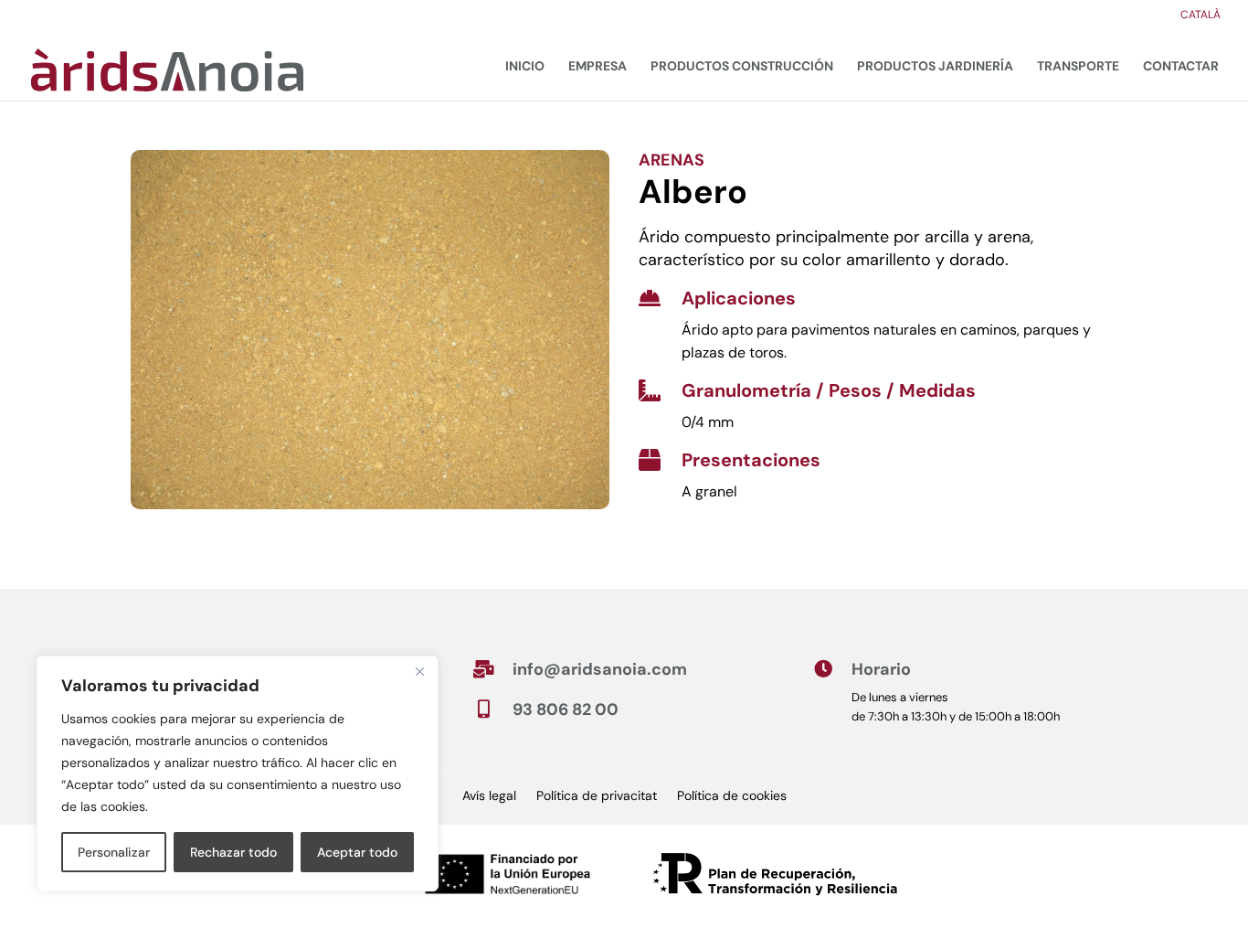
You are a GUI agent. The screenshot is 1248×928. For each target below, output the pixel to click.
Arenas (671, 160)
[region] (238, 773)
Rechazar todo (233, 852)
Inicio (525, 66)
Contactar (1181, 66)
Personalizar (114, 852)
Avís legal (489, 796)
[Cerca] (419, 671)
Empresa (597, 66)
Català (1200, 15)
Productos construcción (741, 66)
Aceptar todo (357, 852)
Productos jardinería (935, 66)
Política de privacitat (596, 796)
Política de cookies (732, 796)
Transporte (1078, 66)
